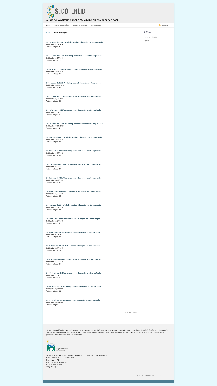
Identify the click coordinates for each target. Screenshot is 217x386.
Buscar (164, 25)
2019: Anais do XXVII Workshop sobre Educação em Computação (74, 137)
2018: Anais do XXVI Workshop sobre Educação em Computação (73, 151)
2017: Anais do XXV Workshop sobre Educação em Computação (73, 164)
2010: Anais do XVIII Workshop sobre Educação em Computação (73, 259)
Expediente (96, 25)
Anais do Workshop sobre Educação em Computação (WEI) (82, 20)
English (146, 41)
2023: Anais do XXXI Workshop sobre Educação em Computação (74, 83)
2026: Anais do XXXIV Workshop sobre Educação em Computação (74, 42)
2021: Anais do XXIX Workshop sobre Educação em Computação (73, 110)
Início (48, 32)
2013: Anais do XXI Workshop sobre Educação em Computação (73, 219)
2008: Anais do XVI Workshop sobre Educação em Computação (73, 287)
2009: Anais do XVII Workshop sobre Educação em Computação (73, 273)
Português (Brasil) (150, 37)
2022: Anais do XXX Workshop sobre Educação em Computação (73, 96)
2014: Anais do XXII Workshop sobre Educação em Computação (73, 205)
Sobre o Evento (80, 25)
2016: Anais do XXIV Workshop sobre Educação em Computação (73, 178)
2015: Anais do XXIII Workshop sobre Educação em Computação (73, 192)
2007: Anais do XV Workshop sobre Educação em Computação (73, 300)
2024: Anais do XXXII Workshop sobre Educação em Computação (74, 69)
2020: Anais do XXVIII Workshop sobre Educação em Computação (74, 124)
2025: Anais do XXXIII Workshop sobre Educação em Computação (74, 56)
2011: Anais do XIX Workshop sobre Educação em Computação (73, 246)
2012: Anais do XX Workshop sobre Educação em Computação (73, 232)
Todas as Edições (61, 25)
